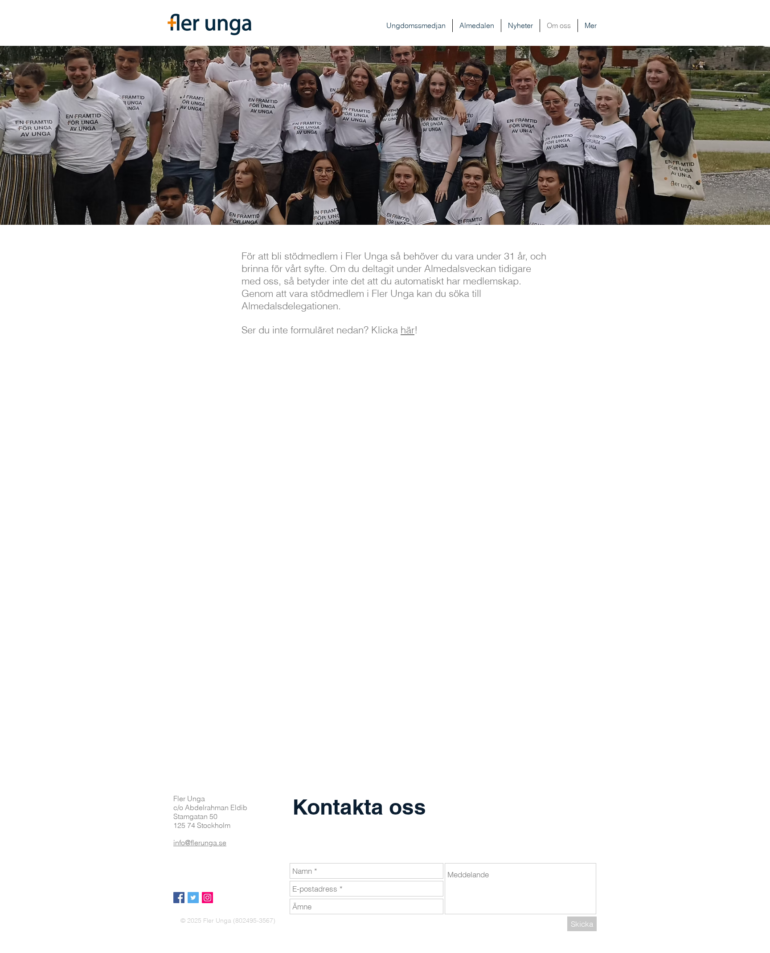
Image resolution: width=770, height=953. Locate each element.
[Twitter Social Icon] (193, 897)
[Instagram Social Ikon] (207, 897)
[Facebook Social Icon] (178, 897)
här (407, 330)
